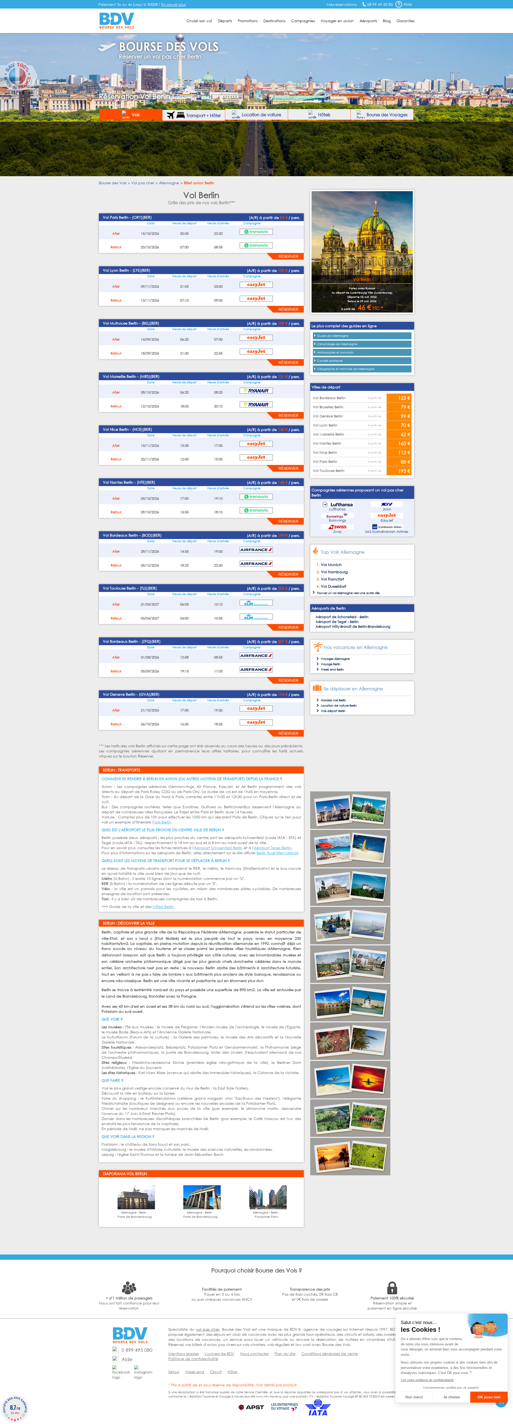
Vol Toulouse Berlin (328, 470)
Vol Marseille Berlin (328, 434)
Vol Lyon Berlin (325, 425)
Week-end (194, 1371)
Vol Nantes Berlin (327, 443)
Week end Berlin (332, 669)
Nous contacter (254, 1353)
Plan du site (285, 1353)
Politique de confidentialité (193, 1358)
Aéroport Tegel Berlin (272, 847)
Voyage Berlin (330, 664)
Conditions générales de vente (329, 1353)
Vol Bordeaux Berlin (329, 398)
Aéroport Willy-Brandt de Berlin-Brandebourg (353, 626)
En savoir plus (173, 4)
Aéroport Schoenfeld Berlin (218, 847)
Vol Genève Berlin (328, 416)
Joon (387, 509)
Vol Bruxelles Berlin (328, 407)
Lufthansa (337, 509)
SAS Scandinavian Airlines (386, 531)
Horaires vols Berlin (333, 700)
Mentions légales (183, 1353)
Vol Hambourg (334, 571)
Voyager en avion (337, 20)
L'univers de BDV (219, 1353)
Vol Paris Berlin (325, 461)
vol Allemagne (342, 593)
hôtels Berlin (163, 906)
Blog (387, 20)
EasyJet (387, 520)
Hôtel (232, 1371)
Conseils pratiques (330, 361)
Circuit (216, 1371)
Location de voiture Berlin (339, 705)
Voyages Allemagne (335, 659)
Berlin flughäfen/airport (277, 852)
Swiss (337, 531)
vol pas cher (207, 1329)
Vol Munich (331, 564)
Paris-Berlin (161, 822)
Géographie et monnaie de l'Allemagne (345, 369)
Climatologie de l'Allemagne (337, 344)
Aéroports (368, 20)
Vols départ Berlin (333, 711)
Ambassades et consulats (335, 352)
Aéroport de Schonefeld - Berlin (342, 617)
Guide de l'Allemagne (332, 336)
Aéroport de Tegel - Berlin (337, 621)
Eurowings (337, 520)
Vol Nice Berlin (325, 452)
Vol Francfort (332, 579)
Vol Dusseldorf (333, 586)
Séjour (173, 1371)
